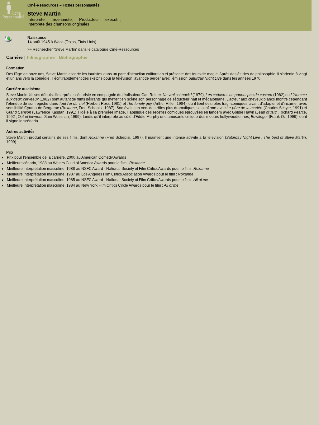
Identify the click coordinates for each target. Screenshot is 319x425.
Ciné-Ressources (43, 5)
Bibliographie (73, 57)
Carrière (14, 57)
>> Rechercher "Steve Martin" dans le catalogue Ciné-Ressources (83, 49)
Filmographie (41, 57)
